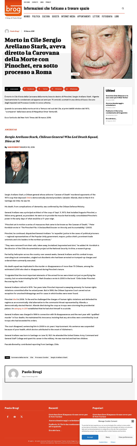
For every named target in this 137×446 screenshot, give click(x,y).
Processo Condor (42, 357)
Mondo (75, 74)
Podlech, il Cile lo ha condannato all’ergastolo (116, 112)
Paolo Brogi (14, 31)
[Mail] (15, 417)
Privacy (113, 442)
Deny (108, 437)
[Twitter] (22, 417)
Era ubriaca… (111, 118)
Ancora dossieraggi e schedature (115, 104)
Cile (31, 357)
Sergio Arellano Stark (59, 357)
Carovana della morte (19, 357)
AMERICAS (11, 129)
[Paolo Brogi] (7, 31)
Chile (28, 197)
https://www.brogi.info (30, 376)
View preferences (125, 437)
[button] (133, 421)
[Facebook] (8, 417)
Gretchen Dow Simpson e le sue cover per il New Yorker (117, 96)
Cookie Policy (103, 442)
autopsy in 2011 (21, 308)
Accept (90, 437)
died (15, 299)
